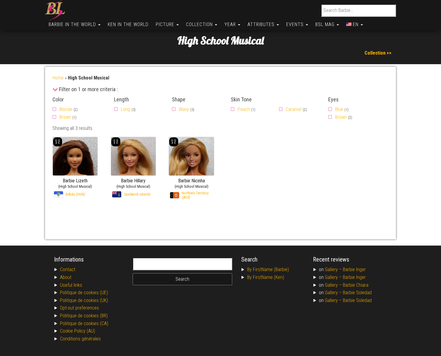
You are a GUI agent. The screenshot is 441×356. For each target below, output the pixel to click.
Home (58, 78)
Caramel (294, 109)
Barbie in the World (73, 24)
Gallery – (334, 269)
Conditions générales (80, 339)
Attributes (262, 24)
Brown (65, 117)
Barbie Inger (354, 269)
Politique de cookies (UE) (84, 292)
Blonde (65, 109)
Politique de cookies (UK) (84, 300)
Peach (244, 109)
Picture (166, 24)
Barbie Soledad (357, 292)
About (65, 277)
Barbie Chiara (355, 285)
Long (125, 109)
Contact (67, 269)
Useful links (71, 285)
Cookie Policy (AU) (77, 331)
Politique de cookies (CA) (84, 323)
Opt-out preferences (79, 308)
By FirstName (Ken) (265, 277)
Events (295, 24)
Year (230, 24)
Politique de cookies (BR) (84, 316)
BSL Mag (325, 24)
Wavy (184, 109)
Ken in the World (128, 24)
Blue (339, 109)
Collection (200, 24)
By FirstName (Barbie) (268, 269)
